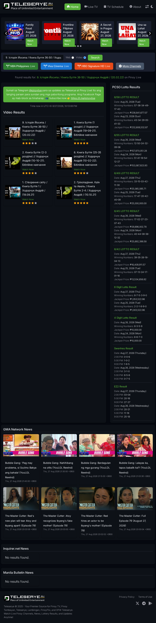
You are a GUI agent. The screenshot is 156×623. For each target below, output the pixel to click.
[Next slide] (149, 33)
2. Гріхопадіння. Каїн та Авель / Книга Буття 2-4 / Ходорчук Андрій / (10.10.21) (87, 188)
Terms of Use (145, 596)
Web (68, 57)
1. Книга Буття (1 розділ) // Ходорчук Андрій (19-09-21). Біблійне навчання (86, 128)
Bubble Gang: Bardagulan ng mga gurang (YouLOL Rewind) (96, 467)
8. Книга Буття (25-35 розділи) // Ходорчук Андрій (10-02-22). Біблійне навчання (87, 158)
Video (79, 57)
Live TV (93, 6)
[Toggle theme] (152, 7)
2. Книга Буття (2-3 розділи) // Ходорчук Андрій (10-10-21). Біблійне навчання (35, 158)
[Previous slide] (6, 33)
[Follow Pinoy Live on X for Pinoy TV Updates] (137, 603)
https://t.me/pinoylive (83, 98)
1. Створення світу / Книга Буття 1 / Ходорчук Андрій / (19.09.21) (34, 188)
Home (74, 6)
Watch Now (30, 42)
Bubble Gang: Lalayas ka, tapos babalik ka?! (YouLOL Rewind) (135, 467)
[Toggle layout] (147, 7)
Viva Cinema (58, 66)
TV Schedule (115, 6)
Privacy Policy (127, 596)
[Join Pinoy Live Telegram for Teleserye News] (144, 603)
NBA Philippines (22, 66)
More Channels (132, 66)
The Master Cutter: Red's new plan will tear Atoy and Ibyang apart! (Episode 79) (20, 520)
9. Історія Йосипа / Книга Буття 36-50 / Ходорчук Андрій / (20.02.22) (34, 128)
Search (95, 57)
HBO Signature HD (96, 66)
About (137, 6)
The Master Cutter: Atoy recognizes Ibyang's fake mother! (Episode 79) (57, 520)
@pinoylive (35, 90)
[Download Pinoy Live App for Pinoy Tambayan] (150, 603)
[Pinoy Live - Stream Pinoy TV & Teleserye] (28, 9)
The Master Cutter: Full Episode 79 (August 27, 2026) (132, 520)
